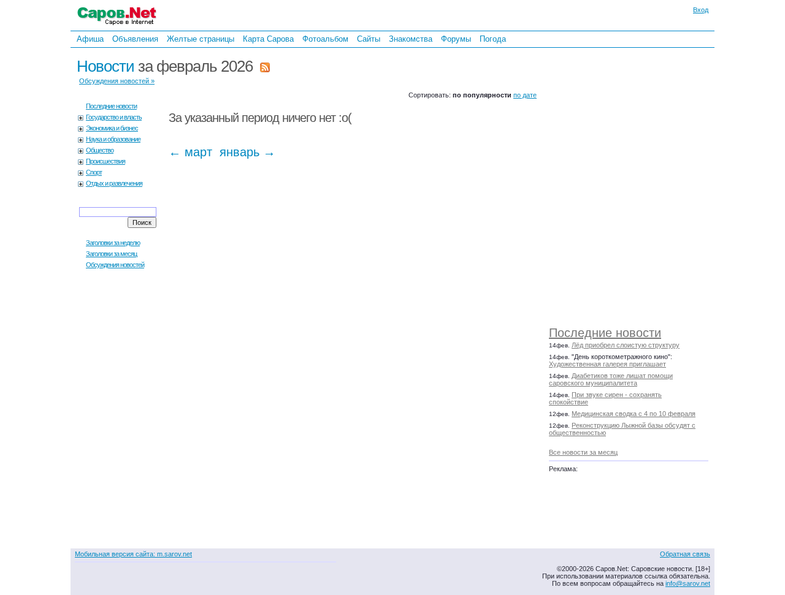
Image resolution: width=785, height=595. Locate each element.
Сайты (368, 39)
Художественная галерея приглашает (607, 364)
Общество (99, 150)
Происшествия (105, 161)
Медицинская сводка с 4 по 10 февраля (633, 413)
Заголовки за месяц (111, 253)
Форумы (456, 39)
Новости (105, 66)
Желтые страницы (200, 39)
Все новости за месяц (583, 452)
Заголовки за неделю (113, 242)
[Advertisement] (634, 183)
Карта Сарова (268, 39)
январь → (247, 152)
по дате (525, 95)
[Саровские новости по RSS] (265, 66)
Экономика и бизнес (112, 128)
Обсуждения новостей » (117, 81)
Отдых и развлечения (114, 183)
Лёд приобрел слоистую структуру (626, 345)
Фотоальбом (325, 39)
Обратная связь (685, 554)
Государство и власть (114, 117)
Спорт (94, 172)
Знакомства (410, 39)
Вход (700, 9)
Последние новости (605, 332)
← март (190, 152)
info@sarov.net (687, 583)
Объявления (135, 39)
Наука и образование (113, 139)
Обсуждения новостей (115, 264)
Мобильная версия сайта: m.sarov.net (133, 554)
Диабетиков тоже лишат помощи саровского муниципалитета (611, 379)
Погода (493, 39)
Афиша (90, 39)
